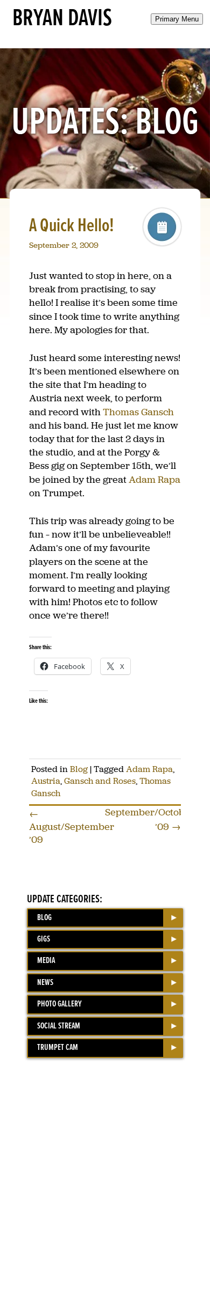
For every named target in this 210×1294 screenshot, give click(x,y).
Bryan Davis (62, 18)
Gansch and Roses (100, 780)
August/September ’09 (71, 826)
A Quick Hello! (71, 226)
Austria (45, 780)
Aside (162, 227)
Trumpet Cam (57, 1047)
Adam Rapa (154, 479)
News (45, 982)
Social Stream (58, 1026)
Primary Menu (177, 19)
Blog (79, 769)
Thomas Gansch (138, 412)
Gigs (43, 939)
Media (46, 960)
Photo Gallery (59, 1004)
